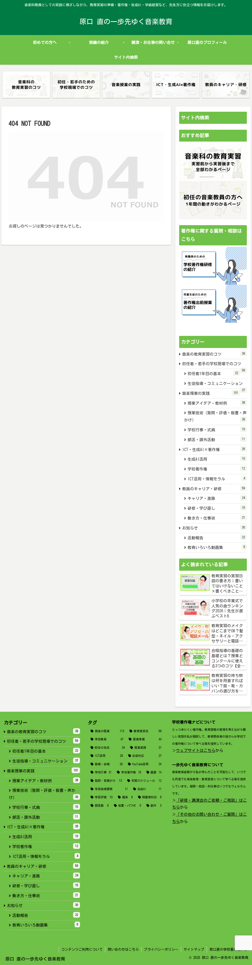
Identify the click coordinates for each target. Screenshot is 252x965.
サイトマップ (194, 949)
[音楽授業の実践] (126, 84)
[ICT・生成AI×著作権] (176, 84)
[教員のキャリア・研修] (226, 84)
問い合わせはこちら (123, 949)
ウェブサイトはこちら (195, 750)
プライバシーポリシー (161, 949)
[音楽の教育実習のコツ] (26, 84)
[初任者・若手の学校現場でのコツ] (76, 84)
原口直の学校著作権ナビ (228, 949)
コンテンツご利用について (82, 949)
